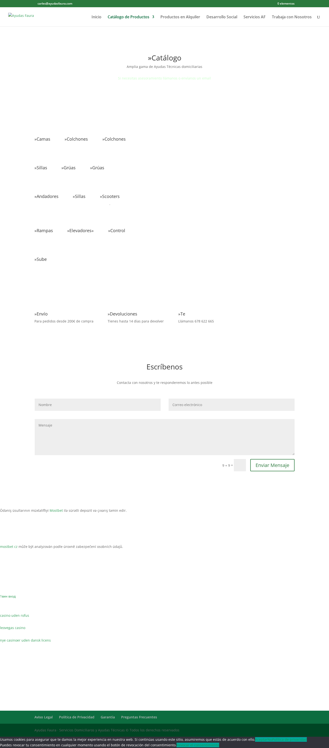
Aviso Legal (43, 717)
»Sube (40, 259)
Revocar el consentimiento (198, 745)
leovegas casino (12, 627)
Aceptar (261, 739)
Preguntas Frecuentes (139, 717)
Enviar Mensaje (272, 465)
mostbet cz (9, 546)
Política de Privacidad (76, 717)
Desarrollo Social (221, 17)
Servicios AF (254, 17)
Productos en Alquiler (180, 17)
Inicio (96, 17)
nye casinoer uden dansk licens (25, 640)
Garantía (108, 717)
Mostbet (56, 510)
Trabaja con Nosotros (292, 17)
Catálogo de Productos (128, 17)
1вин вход (8, 596)
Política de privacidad (289, 739)
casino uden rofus (14, 615)
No (270, 739)
